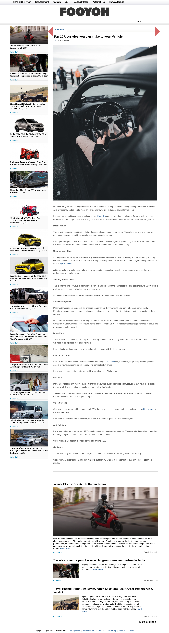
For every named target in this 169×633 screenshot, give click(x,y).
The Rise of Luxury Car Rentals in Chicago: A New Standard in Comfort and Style (29, 450)
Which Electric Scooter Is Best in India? (79, 484)
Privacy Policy (88, 631)
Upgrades (101, 216)
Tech (28, 2)
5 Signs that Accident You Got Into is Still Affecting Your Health (29, 365)
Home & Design (116, 2)
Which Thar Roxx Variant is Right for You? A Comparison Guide (27, 421)
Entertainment (42, 2)
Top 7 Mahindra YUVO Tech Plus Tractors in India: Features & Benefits (25, 220)
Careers (131, 631)
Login (139, 21)
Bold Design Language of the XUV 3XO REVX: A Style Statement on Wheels (28, 277)
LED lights (110, 362)
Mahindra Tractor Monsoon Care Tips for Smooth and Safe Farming (28, 163)
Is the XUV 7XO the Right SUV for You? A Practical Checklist (28, 135)
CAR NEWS (14, 52)
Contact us (100, 631)
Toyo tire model (65, 264)
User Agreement (74, 631)
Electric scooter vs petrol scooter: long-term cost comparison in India (28, 74)
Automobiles (99, 2)
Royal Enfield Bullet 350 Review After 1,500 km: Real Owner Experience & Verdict (27, 106)
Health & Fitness (80, 2)
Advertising (112, 631)
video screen (148, 409)
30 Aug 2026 (18, 2)
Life (66, 2)
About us (122, 631)
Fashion (57, 2)
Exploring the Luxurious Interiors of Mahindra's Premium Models (27, 249)
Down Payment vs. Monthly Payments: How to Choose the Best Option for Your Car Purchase (28, 336)
